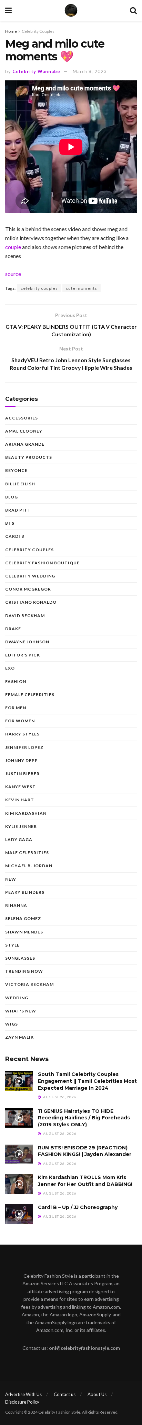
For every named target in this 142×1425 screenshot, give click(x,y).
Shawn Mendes (24, 931)
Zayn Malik (19, 1037)
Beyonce (16, 470)
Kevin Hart (19, 799)
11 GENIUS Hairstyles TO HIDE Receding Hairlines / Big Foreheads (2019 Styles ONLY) (84, 1118)
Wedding (16, 997)
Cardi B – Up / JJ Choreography (78, 1207)
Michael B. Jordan (28, 865)
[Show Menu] (8, 10)
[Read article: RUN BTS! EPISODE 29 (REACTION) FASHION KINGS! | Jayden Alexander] (19, 1154)
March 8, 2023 (90, 71)
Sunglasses (20, 958)
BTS (9, 523)
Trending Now (24, 971)
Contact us (64, 1394)
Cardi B (14, 536)
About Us (97, 1394)
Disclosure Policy (22, 1402)
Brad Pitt (18, 510)
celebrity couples (39, 288)
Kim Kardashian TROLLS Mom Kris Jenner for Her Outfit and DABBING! (85, 1180)
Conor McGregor (28, 589)
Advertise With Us (23, 1394)
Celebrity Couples (38, 31)
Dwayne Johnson (27, 641)
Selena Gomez (23, 918)
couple (13, 247)
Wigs (11, 1024)
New (10, 879)
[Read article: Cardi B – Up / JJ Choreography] (19, 1214)
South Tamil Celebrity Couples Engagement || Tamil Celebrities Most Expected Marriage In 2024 (87, 1081)
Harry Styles (22, 733)
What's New (20, 1010)
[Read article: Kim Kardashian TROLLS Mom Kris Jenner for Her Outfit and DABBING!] (19, 1184)
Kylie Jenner (21, 826)
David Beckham (25, 615)
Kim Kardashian (26, 813)
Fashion (15, 681)
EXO (10, 668)
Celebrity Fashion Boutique (42, 562)
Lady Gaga (18, 839)
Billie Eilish (20, 483)
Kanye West (20, 786)
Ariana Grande (24, 444)
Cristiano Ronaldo (31, 602)
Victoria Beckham (29, 984)
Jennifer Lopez (24, 747)
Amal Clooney (23, 431)
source (13, 273)
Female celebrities (29, 694)
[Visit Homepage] (71, 10)
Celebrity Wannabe (36, 71)
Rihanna (16, 905)
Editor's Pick (22, 654)
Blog (11, 496)
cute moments (81, 288)
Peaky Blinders (24, 892)
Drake (13, 628)
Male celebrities (27, 852)
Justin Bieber (22, 773)
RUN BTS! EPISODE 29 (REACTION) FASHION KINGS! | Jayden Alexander (84, 1151)
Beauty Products (28, 457)
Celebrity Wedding (30, 575)
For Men (15, 707)
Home (11, 31)
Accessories (21, 417)
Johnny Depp (21, 760)
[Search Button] (133, 10)
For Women (20, 720)
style (12, 945)
